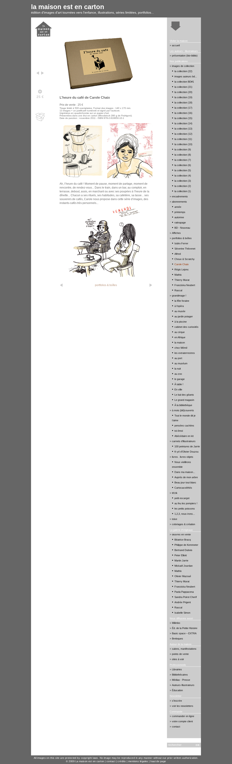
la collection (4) (182, 175)
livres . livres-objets (182, 456)
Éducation (177, 690)
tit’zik (174, 493)
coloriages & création (183, 524)
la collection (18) (183, 102)
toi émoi (178, 430)
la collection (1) (182, 191)
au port (178, 358)
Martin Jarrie (181, 560)
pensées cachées (184, 425)
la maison (179, 342)
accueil (176, 45)
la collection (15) (183, 118)
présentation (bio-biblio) (185, 55)
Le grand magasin (184, 400)
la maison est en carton (67, 6)
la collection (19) (183, 97)
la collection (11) (183, 139)
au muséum (180, 363)
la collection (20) (183, 92)
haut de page (158, 761)
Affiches (176, 233)
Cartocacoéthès (183, 487)
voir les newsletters (182, 706)
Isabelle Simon (182, 612)
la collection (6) (182, 165)
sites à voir (178, 659)
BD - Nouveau (182, 227)
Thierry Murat (181, 280)
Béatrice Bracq (182, 539)
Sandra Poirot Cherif (185, 597)
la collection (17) (183, 107)
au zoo (178, 373)
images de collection (183, 66)
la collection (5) (182, 170)
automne (179, 217)
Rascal (178, 290)
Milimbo (176, 623)
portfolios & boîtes (106, 285)
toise (174, 519)
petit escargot (181, 498)
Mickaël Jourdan (183, 565)
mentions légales (138, 761)
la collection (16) (183, 113)
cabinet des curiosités (186, 327)
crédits (122, 761)
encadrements (180, 196)
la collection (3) (182, 180)
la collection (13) (183, 128)
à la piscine (180, 321)
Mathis (178, 274)
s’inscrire (177, 700)
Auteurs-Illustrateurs (183, 685)
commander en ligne (183, 716)
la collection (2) (182, 186)
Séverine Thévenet (184, 248)
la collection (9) (182, 149)
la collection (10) (183, 144)
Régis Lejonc (181, 269)
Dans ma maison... (184, 472)
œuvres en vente (181, 534)
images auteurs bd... (185, 76)
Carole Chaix (181, 264)
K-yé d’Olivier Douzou (186, 451)
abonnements (179, 201)
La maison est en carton (89, 761)
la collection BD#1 (184, 81)
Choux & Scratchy (184, 259)
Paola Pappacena (184, 591)
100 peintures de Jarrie (187, 446)
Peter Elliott (180, 555)
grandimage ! (179, 295)
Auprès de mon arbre (186, 477)
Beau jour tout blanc (185, 482)
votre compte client (182, 721)
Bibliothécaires (180, 674)
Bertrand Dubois (183, 550)
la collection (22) (183, 71)
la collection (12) (183, 133)
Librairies (177, 669)
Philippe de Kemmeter (186, 545)
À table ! (178, 384)
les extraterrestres (184, 353)
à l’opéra (179, 306)
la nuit (177, 368)
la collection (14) (183, 123)
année (177, 207)
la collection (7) (182, 160)
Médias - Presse (181, 679)
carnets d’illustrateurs (184, 441)
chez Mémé (180, 347)
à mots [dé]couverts (183, 410)
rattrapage (180, 222)
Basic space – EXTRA (184, 633)
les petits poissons (184, 508)
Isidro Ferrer (181, 243)
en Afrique (179, 337)
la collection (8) (182, 154)
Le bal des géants (184, 394)
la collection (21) (183, 87)
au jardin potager (183, 316)
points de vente (180, 654)
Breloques (177, 638)
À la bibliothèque (183, 405)
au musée (179, 311)
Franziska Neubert (184, 285)
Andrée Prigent (182, 602)
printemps (179, 212)
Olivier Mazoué (182, 576)
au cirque (179, 332)
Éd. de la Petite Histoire (184, 628)
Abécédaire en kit (183, 436)
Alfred (177, 253)
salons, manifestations (184, 648)
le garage (179, 379)
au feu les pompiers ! (185, 503)
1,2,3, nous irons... (184, 513)
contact (176, 726)
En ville (178, 389)
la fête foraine (181, 300)
